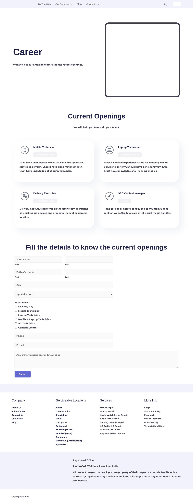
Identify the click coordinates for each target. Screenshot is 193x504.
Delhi (58, 418)
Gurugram (61, 422)
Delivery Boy (25, 306)
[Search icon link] (165, 4)
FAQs (147, 407)
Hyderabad (61, 444)
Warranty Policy (152, 411)
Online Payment (152, 418)
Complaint (17, 418)
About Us (16, 407)
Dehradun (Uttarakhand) (69, 440)
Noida (59, 407)
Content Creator (27, 327)
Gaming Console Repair (112, 422)
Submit (22, 374)
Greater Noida (63, 411)
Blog (79, 4)
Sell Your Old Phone (110, 429)
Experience (22, 302)
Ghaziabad (61, 415)
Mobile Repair (107, 407)
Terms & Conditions (154, 426)
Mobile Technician (29, 311)
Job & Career (18, 411)
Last (67, 264)
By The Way (44, 4)
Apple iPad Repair (109, 418)
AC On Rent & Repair (111, 426)
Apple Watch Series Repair (114, 415)
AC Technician (26, 323)
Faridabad (61, 426)
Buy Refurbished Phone (112, 433)
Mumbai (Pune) (64, 433)
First (17, 264)
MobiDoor (167, 472)
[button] (45, 154)
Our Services (62, 4)
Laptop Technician (29, 315)
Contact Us (92, 4)
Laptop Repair (107, 411)
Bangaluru (61, 437)
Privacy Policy (151, 422)
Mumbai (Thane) (64, 429)
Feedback (149, 415)
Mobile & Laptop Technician (34, 319)
